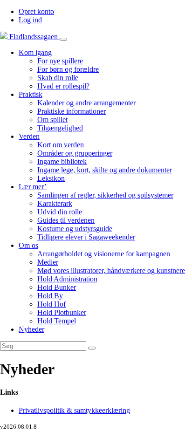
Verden (29, 136)
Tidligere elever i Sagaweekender (86, 237)
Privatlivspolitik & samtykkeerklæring (74, 410)
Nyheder (31, 329)
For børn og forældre (68, 69)
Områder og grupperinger (74, 153)
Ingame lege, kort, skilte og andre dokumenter (104, 170)
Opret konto (36, 11)
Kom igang (35, 52)
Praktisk (30, 94)
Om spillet (52, 119)
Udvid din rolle (59, 212)
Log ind (30, 20)
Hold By (50, 296)
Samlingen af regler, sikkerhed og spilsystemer (105, 195)
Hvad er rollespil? (63, 86)
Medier (47, 262)
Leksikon (51, 178)
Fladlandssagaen (33, 37)
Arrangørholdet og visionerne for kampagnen (103, 254)
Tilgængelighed (60, 128)
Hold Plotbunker (61, 312)
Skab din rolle (57, 78)
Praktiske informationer (71, 111)
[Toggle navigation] (63, 39)
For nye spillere (60, 61)
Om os (28, 245)
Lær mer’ (33, 187)
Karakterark (54, 203)
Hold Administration (67, 279)
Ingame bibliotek (62, 161)
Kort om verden (60, 145)
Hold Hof (51, 304)
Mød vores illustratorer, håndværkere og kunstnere (111, 270)
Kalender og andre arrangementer (86, 103)
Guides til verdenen (66, 220)
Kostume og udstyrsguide (74, 229)
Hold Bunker (56, 287)
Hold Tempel (56, 321)
